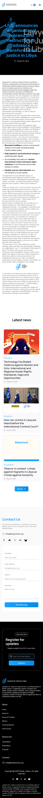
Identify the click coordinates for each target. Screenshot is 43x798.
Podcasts (5, 749)
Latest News (6, 742)
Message (8, 585)
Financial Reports (8, 725)
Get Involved (6, 729)
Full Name (8, 553)
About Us (5, 713)
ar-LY (33, 4)
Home (4, 709)
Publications (6, 746)
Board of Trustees (8, 717)
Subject (7, 575)
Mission (4, 721)
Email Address (10, 564)
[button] (40, 5)
